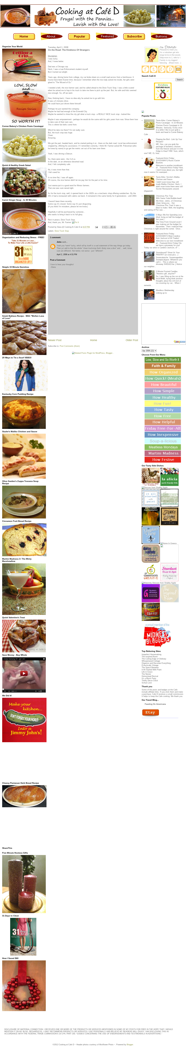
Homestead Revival (150, 676)
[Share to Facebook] (111, 227)
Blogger (130, 1044)
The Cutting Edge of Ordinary (154, 659)
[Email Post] (96, 227)
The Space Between (150, 667)
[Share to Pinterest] (114, 227)
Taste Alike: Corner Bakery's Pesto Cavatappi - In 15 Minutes (169, 121)
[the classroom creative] (151, 581)
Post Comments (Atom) (70, 346)
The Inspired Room (150, 657)
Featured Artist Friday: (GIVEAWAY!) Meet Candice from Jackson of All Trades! (168, 236)
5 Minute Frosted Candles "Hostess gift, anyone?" (167, 272)
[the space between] (169, 506)
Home (93, 340)
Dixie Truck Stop (62, 231)
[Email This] (103, 227)
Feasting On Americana (155, 704)
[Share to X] (109, 227)
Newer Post (54, 340)
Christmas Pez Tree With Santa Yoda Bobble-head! (169, 197)
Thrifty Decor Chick (150, 680)
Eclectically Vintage (150, 665)
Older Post (132, 340)
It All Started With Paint (151, 670)
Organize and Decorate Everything (156, 663)
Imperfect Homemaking (151, 654)
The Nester (146, 674)
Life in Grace (147, 672)
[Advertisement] (24, 762)
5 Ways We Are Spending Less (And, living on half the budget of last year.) (169, 217)
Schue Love (147, 683)
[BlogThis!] (106, 227)
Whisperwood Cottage (151, 661)
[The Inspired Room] (169, 601)
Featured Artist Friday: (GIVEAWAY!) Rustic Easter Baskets (168, 160)
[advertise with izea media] (180, 342)
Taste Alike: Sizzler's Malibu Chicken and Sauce (168, 178)
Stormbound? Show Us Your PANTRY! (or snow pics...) (168, 253)
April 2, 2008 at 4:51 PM (67, 254)
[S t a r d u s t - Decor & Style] (169, 581)
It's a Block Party (149, 678)
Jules (59, 242)
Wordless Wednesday (165, 290)
